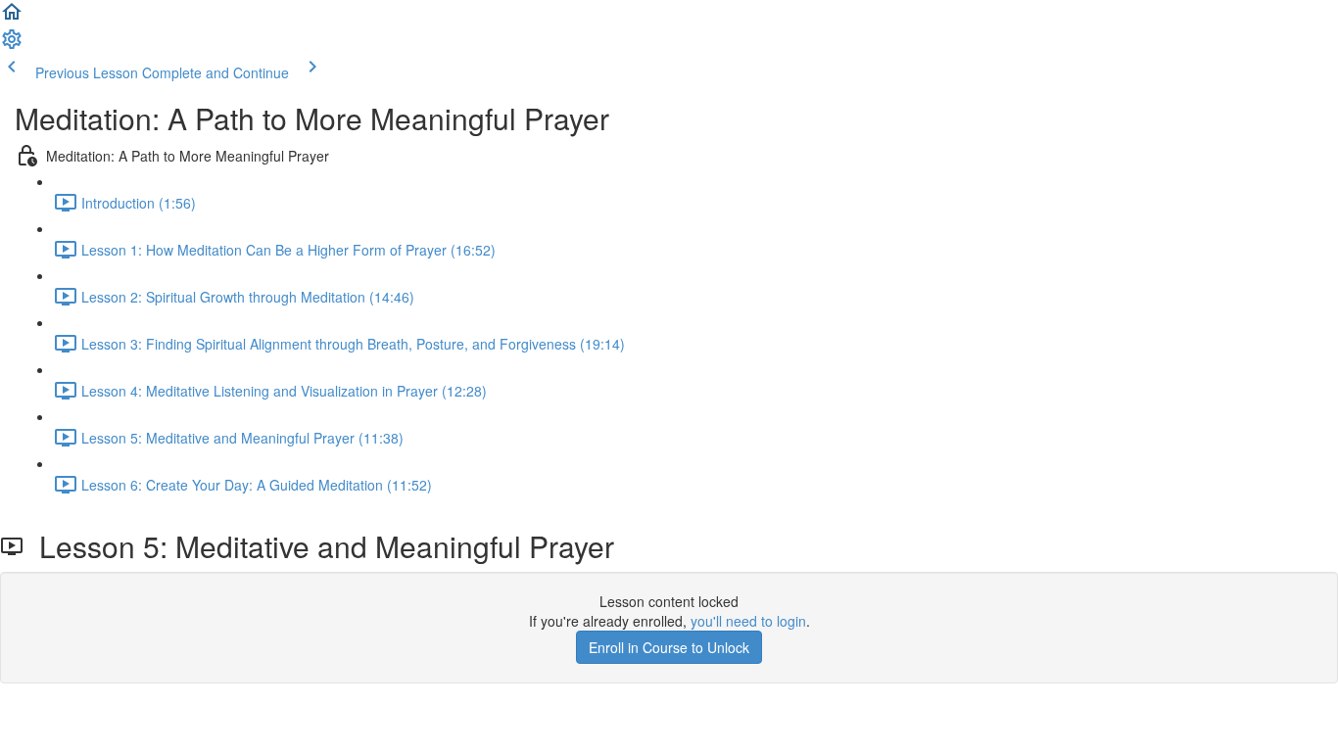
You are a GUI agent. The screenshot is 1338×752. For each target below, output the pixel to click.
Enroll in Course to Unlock (669, 647)
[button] (12, 17)
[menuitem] (12, 45)
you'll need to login (748, 621)
